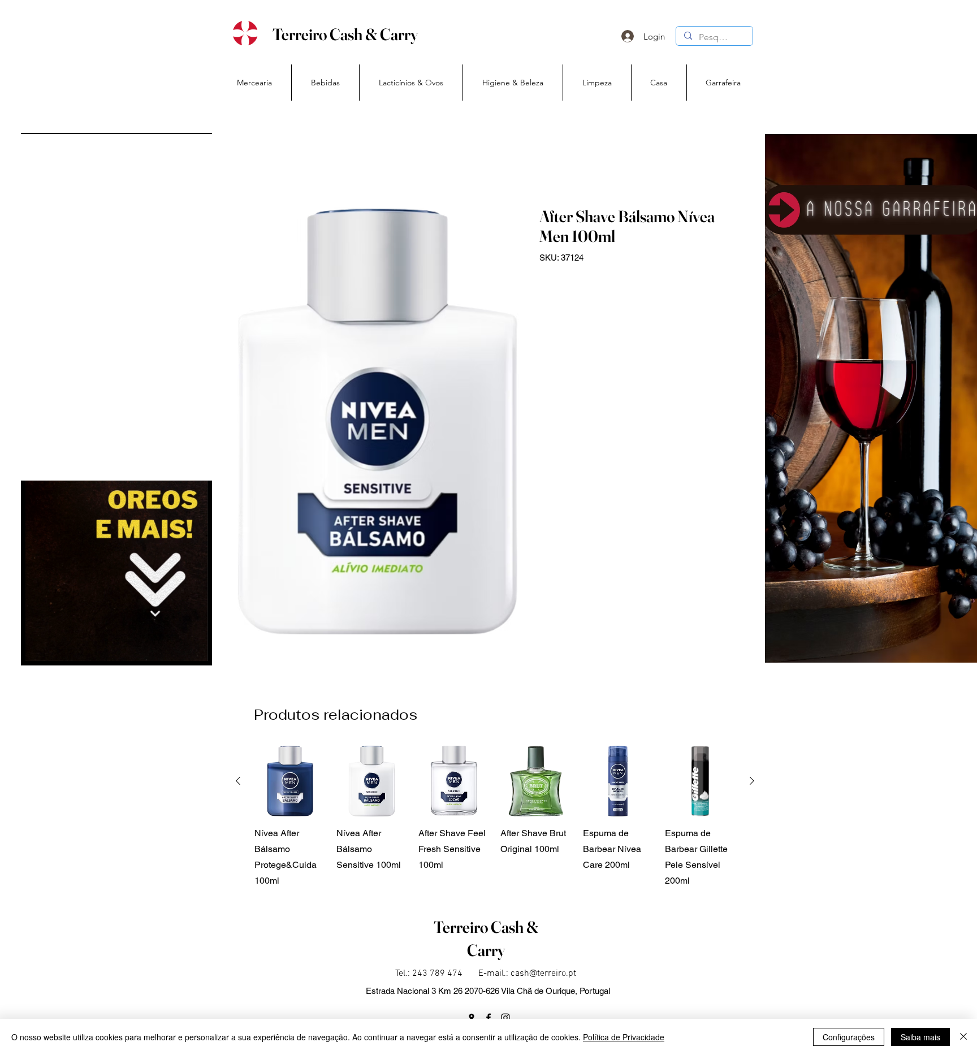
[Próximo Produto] (752, 781)
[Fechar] (963, 1037)
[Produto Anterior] (238, 781)
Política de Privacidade (623, 1037)
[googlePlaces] (471, 1017)
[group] (495, 817)
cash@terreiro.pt (543, 973)
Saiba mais (920, 1037)
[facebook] (488, 1017)
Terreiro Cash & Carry (345, 34)
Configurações (849, 1037)
